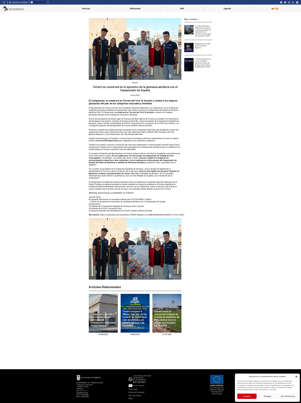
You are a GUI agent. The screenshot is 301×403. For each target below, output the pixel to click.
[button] (296, 376)
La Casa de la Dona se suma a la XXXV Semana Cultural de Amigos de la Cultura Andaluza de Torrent (203, 63)
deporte (135, 83)
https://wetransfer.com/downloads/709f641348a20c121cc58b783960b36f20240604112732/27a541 (142, 215)
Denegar (267, 396)
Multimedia (135, 8)
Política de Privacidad (136, 392)
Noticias (86, 8)
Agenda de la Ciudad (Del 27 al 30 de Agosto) (202, 46)
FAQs (131, 398)
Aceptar (247, 396)
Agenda (227, 8)
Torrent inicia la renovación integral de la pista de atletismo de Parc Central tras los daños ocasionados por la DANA (166, 318)
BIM (182, 8)
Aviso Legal (133, 389)
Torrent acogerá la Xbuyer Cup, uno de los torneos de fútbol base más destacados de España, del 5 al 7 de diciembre (135, 318)
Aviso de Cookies (135, 395)
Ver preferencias (288, 396)
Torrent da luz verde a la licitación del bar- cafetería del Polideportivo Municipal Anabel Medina (103, 320)
